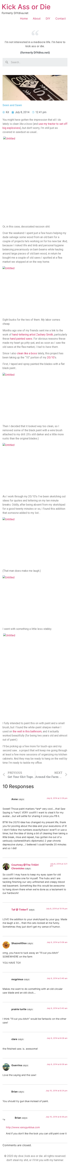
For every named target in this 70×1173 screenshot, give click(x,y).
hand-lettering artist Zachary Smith (32, 334)
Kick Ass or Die (26, 7)
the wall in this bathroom (27, 731)
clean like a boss (27, 353)
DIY (48, 18)
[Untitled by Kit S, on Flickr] (35, 179)
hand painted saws (21, 338)
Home (24, 18)
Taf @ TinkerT (19, 909)
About (37, 18)
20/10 (50, 357)
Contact (60, 18)
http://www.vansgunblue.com (23, 1127)
